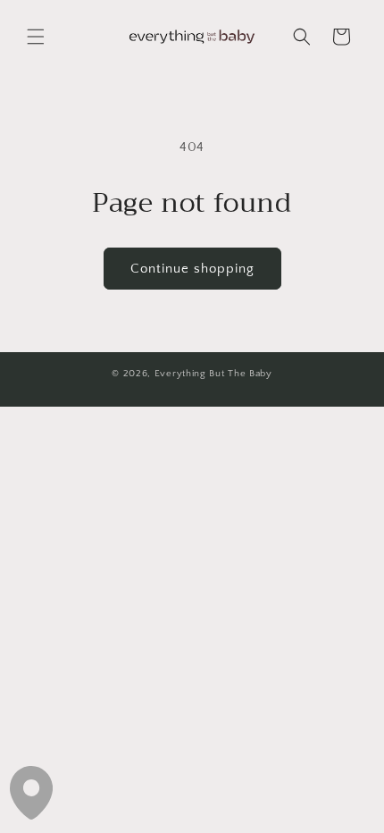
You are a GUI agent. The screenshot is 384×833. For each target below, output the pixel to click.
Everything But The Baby (213, 373)
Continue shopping (192, 268)
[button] (35, 36)
